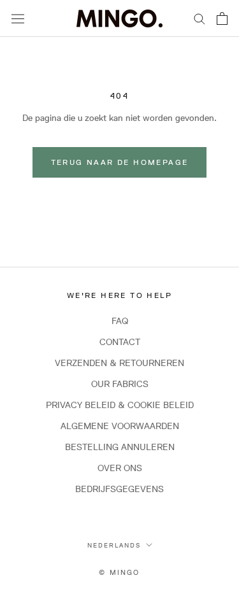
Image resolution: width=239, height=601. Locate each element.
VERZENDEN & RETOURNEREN (119, 363)
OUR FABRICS (119, 384)
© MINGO (119, 572)
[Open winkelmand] (222, 18)
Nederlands (114, 545)
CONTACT (119, 342)
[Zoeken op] (199, 18)
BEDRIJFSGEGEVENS (119, 489)
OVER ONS (120, 468)
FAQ (120, 321)
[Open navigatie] (17, 18)
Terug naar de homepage (120, 162)
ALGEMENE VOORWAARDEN (120, 426)
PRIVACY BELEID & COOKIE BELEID (120, 405)
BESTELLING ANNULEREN (120, 447)
